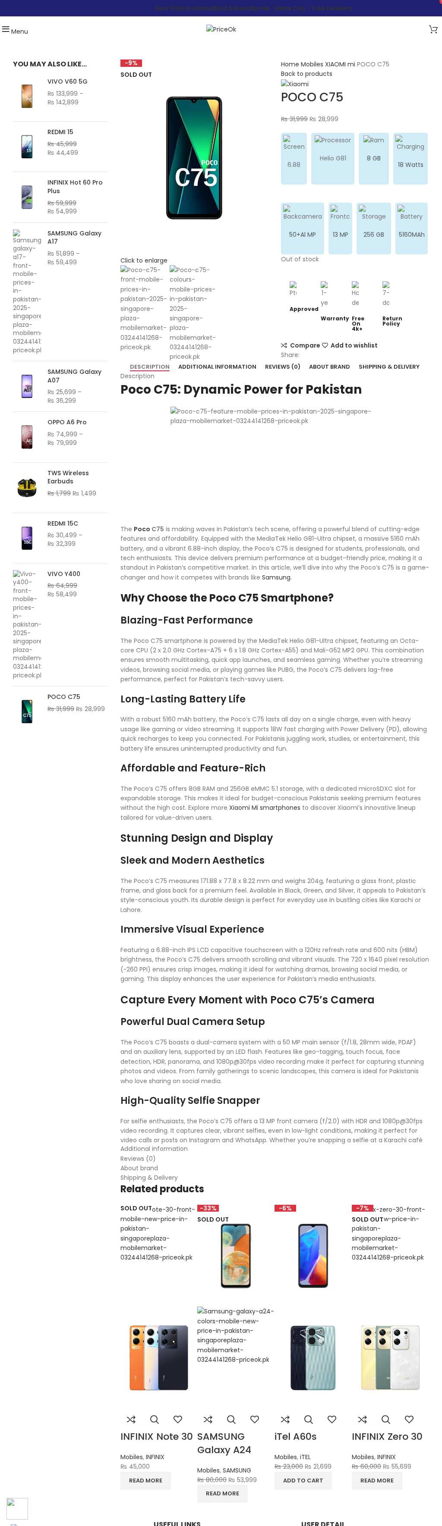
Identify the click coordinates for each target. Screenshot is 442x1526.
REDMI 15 (60, 132)
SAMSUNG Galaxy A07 (74, 376)
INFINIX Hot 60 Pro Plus (75, 187)
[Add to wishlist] (178, 1419)
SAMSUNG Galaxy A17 (74, 237)
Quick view (154, 1419)
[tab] (150, 367)
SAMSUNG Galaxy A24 (224, 1443)
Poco (142, 529)
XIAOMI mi (341, 64)
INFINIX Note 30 (156, 1436)
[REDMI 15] (27, 146)
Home (291, 64)
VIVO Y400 (63, 574)
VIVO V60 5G (67, 82)
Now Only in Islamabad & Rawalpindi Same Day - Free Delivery (253, 8)
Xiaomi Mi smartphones (264, 807)
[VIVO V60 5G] (27, 96)
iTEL (305, 1457)
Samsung (276, 577)
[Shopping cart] (433, 31)
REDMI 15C (62, 524)
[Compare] (131, 1419)
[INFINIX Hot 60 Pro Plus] (27, 197)
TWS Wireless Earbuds (68, 477)
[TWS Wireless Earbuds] (27, 487)
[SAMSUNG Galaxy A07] (27, 386)
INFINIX (155, 1457)
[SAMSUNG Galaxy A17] (27, 291)
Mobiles (313, 64)
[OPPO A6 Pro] (27, 436)
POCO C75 (63, 697)
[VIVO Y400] (27, 625)
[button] (303, 1481)
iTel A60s (296, 1436)
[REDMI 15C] (27, 538)
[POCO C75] (27, 711)
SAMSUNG (237, 1470)
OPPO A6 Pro (67, 422)
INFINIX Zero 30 (387, 1436)
